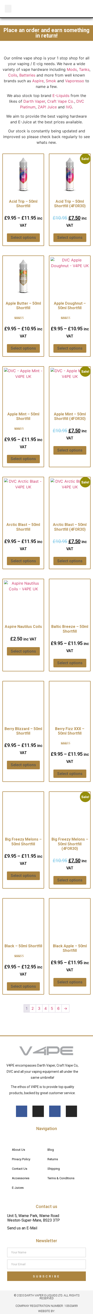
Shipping (53, 1168)
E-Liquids (60, 95)
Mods (72, 69)
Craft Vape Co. (60, 101)
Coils (12, 75)
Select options (23, 237)
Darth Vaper (34, 101)
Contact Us (19, 1168)
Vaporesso (74, 80)
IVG (69, 107)
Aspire (38, 80)
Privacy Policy (21, 1159)
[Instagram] (38, 1111)
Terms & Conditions (60, 1178)
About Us (18, 1149)
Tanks (84, 69)
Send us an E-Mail (22, 1228)
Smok (51, 80)
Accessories (20, 1178)
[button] (8, 9)
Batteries (27, 75)
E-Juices (18, 1187)
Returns (52, 1159)
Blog (50, 1149)
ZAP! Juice (47, 107)
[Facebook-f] (21, 1111)
